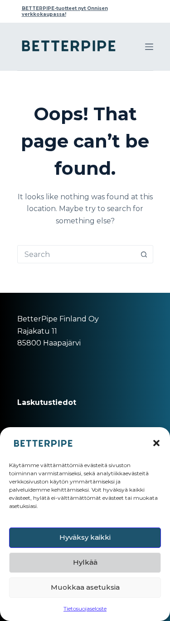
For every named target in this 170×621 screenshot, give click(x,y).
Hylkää (85, 562)
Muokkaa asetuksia (85, 587)
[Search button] (144, 254)
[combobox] (77, 254)
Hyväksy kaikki (85, 537)
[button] (156, 443)
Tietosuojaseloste (85, 608)
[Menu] (149, 47)
